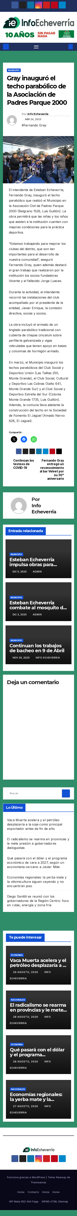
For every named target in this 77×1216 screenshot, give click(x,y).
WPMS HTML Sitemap (55, 1201)
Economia (17, 955)
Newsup (61, 1177)
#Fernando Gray (34, 125)
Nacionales (18, 1000)
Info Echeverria (37, 114)
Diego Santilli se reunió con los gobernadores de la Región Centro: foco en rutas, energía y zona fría (38, 900)
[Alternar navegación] (36, 47)
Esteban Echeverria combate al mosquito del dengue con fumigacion (38, 607)
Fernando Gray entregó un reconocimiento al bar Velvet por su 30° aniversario (52, 469)
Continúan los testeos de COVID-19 (23, 464)
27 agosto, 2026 (26, 1106)
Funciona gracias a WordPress (26, 1177)
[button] (65, 47)
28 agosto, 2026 (26, 1016)
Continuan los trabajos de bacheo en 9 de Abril (36, 648)
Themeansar (38, 1182)
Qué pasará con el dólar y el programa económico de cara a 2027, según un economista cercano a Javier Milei (37, 862)
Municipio (14, 70)
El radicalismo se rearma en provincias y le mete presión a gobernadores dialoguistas (38, 843)
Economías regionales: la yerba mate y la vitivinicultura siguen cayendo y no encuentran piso (37, 881)
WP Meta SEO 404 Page (23, 1201)
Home (20, 1192)
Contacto (33, 1192)
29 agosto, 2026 (26, 972)
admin (37, 571)
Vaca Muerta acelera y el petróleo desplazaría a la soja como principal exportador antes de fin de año (34, 824)
